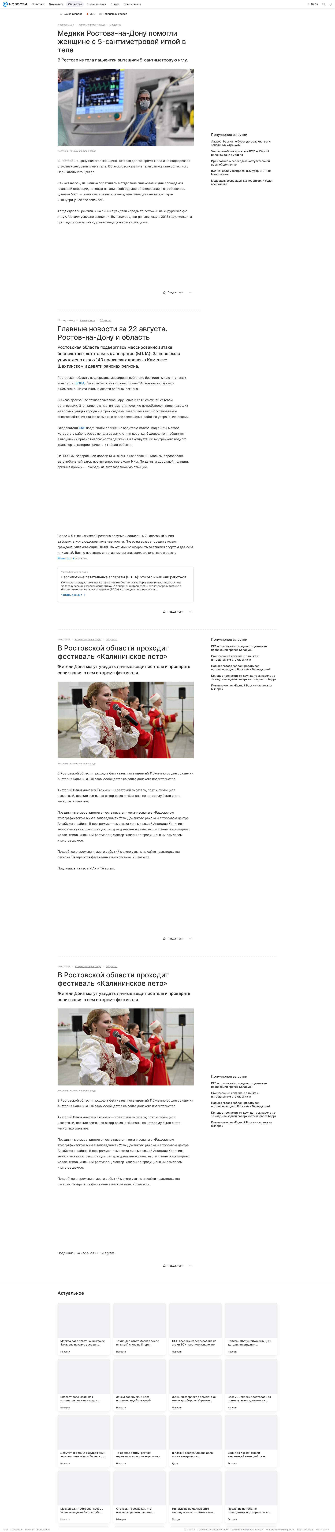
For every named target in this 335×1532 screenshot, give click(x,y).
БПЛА (80, 383)
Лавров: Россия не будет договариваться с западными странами (241, 143)
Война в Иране (73, 14)
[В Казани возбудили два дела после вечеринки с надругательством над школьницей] (195, 1441)
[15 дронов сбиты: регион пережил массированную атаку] (139, 1441)
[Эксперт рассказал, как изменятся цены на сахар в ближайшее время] (84, 1385)
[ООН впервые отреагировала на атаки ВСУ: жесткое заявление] (195, 1329)
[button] (126, 108)
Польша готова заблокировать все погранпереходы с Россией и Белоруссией (240, 667)
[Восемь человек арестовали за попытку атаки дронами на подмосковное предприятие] (251, 1385)
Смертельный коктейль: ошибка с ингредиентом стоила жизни (235, 657)
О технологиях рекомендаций (213, 1529)
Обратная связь (305, 1529)
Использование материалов (280, 1529)
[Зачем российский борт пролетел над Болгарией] (139, 1385)
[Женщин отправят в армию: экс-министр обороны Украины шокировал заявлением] (195, 1385)
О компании (16, 1529)
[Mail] (5, 4)
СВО (93, 14)
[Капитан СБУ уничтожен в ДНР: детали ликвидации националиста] (251, 1329)
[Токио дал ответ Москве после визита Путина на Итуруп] (139, 1329)
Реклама (29, 1529)
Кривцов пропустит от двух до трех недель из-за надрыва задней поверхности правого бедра (244, 677)
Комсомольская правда (92, 24)
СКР (82, 428)
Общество (115, 24)
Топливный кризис (115, 14)
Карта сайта (322, 1529)
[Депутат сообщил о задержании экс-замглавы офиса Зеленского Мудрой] (84, 1441)
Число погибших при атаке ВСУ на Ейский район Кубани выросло (240, 152)
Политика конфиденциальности (247, 1529)
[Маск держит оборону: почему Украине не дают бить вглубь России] (84, 1497)
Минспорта (66, 558)
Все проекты (43, 1529)
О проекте (190, 1529)
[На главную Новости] (17, 4)
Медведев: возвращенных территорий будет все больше (242, 182)
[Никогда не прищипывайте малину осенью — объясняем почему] (195, 1497)
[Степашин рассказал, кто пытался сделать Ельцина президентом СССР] (139, 1497)
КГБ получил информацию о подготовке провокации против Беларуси (239, 648)
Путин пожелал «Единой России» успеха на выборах (241, 687)
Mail (5, 1529)
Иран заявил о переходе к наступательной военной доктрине (240, 162)
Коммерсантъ (87, 320)
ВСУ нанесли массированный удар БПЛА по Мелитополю (241, 172)
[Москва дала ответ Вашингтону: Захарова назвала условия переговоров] (84, 1329)
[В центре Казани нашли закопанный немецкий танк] (251, 1441)
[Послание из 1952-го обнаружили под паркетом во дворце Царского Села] (251, 1497)
